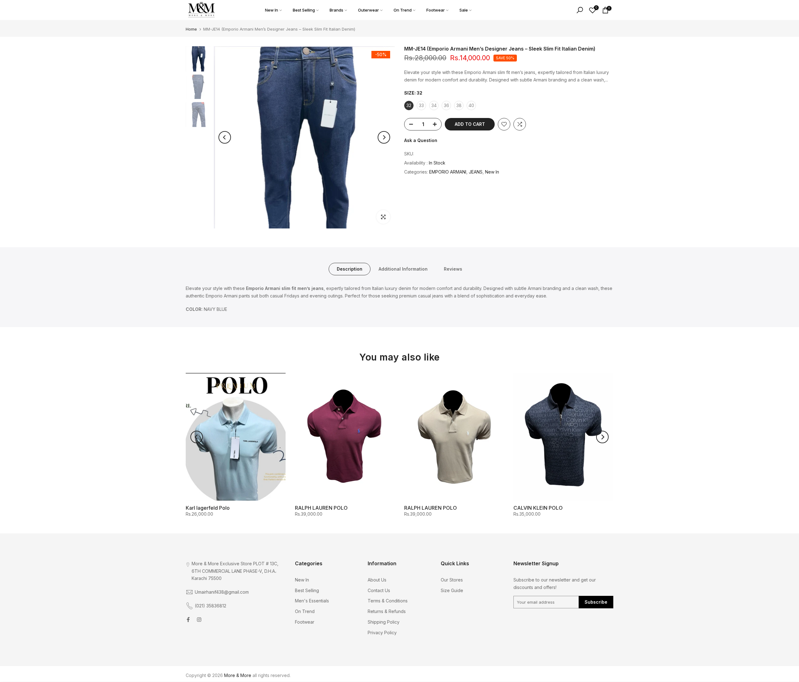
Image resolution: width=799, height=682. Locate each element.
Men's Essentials (312, 600)
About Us (377, 579)
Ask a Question (420, 140)
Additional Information (403, 268)
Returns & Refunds (387, 611)
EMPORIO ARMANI (447, 171)
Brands (336, 9)
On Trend (403, 9)
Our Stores (452, 579)
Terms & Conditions (388, 600)
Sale (463, 9)
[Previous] (224, 137)
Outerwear (368, 9)
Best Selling (304, 9)
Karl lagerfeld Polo (208, 508)
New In (271, 9)
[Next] (384, 137)
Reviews (453, 268)
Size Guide (452, 590)
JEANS (476, 171)
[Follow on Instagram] (199, 619)
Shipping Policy (384, 622)
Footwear (435, 9)
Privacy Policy (382, 632)
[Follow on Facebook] (188, 619)
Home (191, 29)
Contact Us (379, 590)
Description (349, 268)
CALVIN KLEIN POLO (538, 508)
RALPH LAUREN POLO (321, 508)
